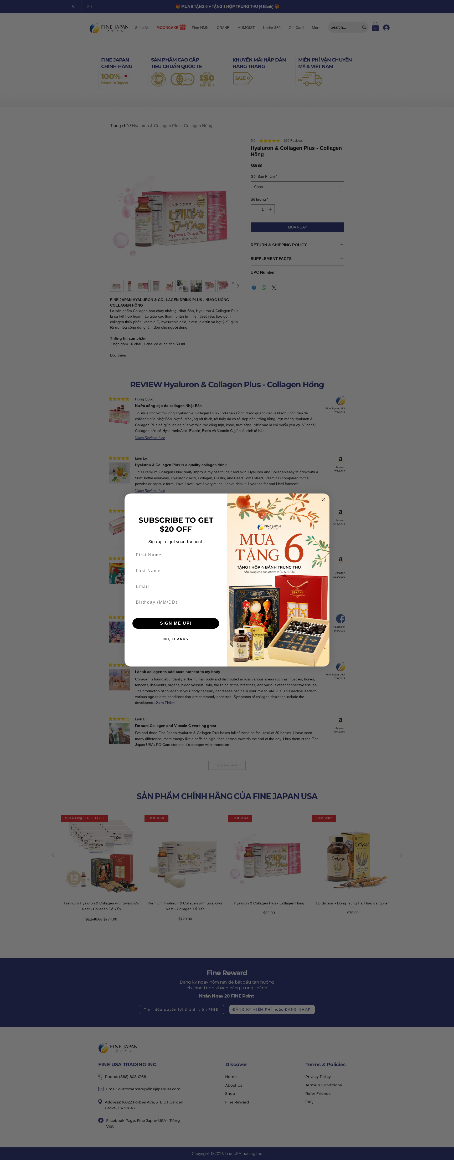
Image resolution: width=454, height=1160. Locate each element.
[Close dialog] (324, 499)
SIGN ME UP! (176, 623)
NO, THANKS (175, 639)
